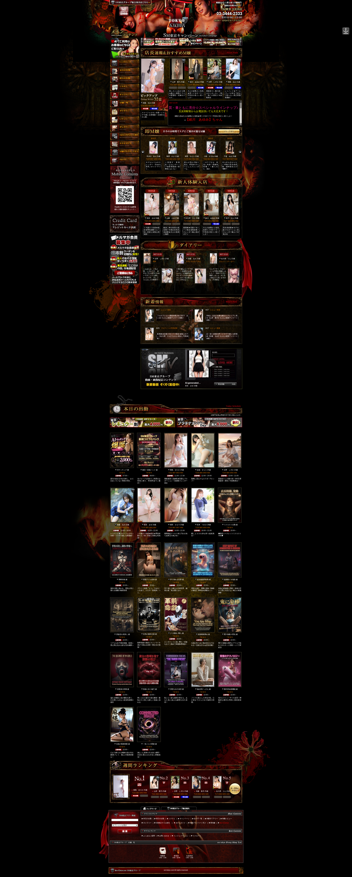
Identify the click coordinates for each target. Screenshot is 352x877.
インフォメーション (181, 836)
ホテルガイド (180, 823)
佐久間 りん (190, 218)
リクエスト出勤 (230, 525)
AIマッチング (122, 470)
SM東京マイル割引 (163, 823)
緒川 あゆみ (195, 82)
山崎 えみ (171, 218)
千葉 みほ (228, 156)
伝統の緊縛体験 (122, 744)
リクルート (197, 836)
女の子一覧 (198, 819)
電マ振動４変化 (230, 634)
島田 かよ (171, 156)
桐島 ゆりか (175, 470)
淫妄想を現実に (122, 634)
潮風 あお (232, 82)
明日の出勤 (160, 819)
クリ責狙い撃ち (176, 633)
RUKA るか (151, 156)
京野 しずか (213, 82)
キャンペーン (184, 819)
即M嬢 (213, 823)
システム (172, 819)
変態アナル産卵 (149, 579)
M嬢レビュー (227, 819)
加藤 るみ (147, 103)
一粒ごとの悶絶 (149, 744)
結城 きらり (202, 470)
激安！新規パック (149, 470)
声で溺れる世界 (176, 579)
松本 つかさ (202, 525)
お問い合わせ (164, 836)
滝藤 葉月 (200, 791)
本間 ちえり (190, 156)
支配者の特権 (122, 689)
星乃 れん (230, 218)
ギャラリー (147, 823)
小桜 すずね (209, 156)
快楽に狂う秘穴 (149, 689)
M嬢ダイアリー (212, 819)
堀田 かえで (175, 525)
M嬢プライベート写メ (198, 823)
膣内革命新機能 (230, 689)
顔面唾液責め (203, 634)
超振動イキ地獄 (230, 579)
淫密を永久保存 (176, 689)
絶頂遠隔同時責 (203, 579)
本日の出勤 (147, 819)
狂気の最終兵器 (149, 634)
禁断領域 (122, 579)
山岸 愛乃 (176, 82)
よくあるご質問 (149, 836)
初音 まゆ (151, 218)
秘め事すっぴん (203, 689)
